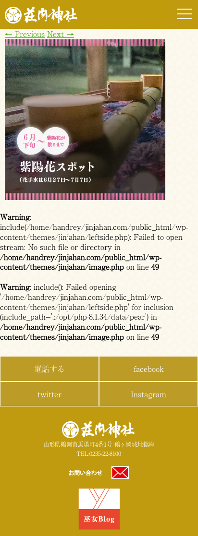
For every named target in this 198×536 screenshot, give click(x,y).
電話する (49, 368)
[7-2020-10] (85, 196)
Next (60, 33)
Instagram (148, 394)
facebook (149, 368)
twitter (49, 394)
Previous (25, 33)
